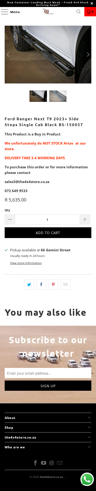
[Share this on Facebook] (41, 284)
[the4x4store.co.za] (48, 11)
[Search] (78, 11)
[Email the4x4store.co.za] (59, 463)
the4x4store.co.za (51, 477)
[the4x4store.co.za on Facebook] (35, 463)
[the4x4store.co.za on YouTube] (43, 463)
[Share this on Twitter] (29, 284)
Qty (7, 210)
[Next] (88, 54)
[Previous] (8, 54)
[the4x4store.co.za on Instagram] (51, 463)
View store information (26, 263)
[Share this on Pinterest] (53, 284)
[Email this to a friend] (66, 284)
